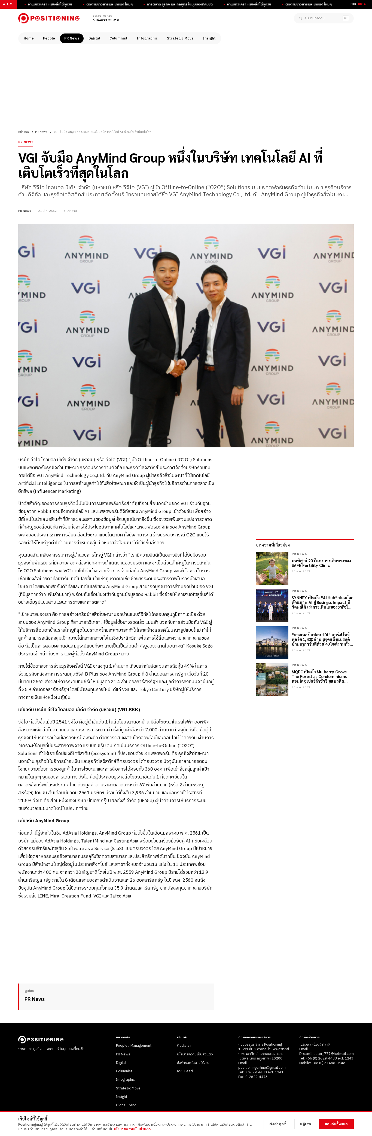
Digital (94, 38)
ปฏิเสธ (305, 1124)
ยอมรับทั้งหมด (336, 1124)
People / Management (133, 1046)
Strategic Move (180, 38)
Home (29, 38)
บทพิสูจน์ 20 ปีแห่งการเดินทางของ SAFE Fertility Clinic (321, 563)
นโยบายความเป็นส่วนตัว (195, 1054)
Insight (209, 38)
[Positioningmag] (49, 18)
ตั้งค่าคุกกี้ (278, 1124)
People (49, 38)
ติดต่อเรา (184, 1046)
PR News (71, 38)
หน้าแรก (23, 132)
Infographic (147, 38)
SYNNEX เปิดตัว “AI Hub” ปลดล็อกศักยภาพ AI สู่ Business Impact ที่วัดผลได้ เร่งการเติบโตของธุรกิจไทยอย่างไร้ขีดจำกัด (322, 602)
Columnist (118, 38)
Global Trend (126, 1105)
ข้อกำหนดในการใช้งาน (193, 1063)
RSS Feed (185, 1071)
